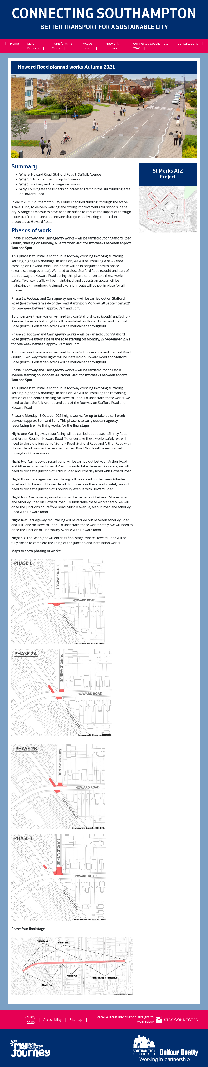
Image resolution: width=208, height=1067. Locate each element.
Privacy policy (29, 1019)
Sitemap (76, 1019)
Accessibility (52, 1019)
